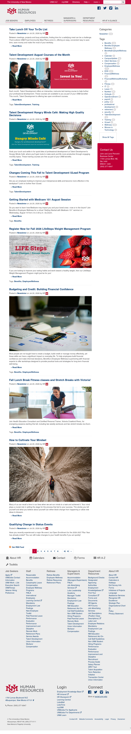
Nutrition (108, 91)
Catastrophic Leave (34, 582)
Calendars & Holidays (114, 581)
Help (86, 2)
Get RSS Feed (18, 547)
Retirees (48, 20)
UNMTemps (10, 587)
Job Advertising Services (73, 586)
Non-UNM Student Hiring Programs (74, 614)
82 (65, 551)
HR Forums (92, 605)
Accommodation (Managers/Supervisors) (77, 578)
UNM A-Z (53, 2)
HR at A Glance (109, 20)
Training (108, 119)
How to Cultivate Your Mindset (27, 440)
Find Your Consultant (92, 594)
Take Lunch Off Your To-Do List (28, 29)
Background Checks (96, 577)
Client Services (111, 61)
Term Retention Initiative (94, 673)
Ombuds (108, 94)
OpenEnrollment (111, 96)
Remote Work (31, 631)
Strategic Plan (114, 603)
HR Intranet (61, 694)
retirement (109, 109)
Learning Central (33, 600)
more (96, 2)
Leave (107, 89)
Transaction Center (96, 677)
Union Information (33, 641)
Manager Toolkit (73, 595)
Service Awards (32, 636)
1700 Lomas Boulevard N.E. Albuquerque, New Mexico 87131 (19, 698)
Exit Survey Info (115, 585)
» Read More (16, 46)
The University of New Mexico (19, 2)
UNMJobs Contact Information (12, 578)
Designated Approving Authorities (92, 582)
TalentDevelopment (112, 114)
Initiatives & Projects (117, 590)
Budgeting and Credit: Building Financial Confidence (41, 289)
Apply (7, 575)
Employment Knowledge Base (69, 691)
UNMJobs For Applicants (67, 710)
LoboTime (61, 704)
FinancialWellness (112, 73)
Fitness (107, 84)
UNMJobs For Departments (68, 712)
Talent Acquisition (95, 669)
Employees (30, 20)
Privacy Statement (116, 613)
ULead (107, 122)
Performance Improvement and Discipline (33, 626)
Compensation (110, 63)
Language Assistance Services (117, 594)
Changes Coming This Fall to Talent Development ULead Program (49, 172)
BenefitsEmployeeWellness (115, 50)
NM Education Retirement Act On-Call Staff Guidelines (75, 608)
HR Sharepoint (63, 697)
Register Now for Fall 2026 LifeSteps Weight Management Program (50, 229)
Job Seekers (12, 20)
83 (68, 551)
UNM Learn (61, 715)
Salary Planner (94, 664)
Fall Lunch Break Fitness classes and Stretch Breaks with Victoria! (50, 380)
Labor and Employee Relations (96, 622)
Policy (111, 611)
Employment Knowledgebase (95, 589)
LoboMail (60, 702)
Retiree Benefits (53, 575)
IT (105, 86)
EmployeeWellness (112, 66)
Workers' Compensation (32, 645)
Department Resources (89, 19)
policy (107, 101)
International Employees (31, 596)
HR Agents (92, 603)
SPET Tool (92, 667)
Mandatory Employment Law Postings (33, 605)
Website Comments (86, 719)
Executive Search (12, 585)
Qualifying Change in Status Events (31, 524)
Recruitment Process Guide (94, 660)
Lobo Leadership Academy (74, 591)
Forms (81, 558)
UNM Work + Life (12, 582)
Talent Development (34, 639)
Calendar (108, 55)
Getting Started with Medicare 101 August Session (40, 199)
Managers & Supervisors (70, 19)
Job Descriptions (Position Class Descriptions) (95, 616)
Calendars (38, 558)
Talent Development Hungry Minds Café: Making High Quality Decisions (46, 113)
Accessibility (99, 719)
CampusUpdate (111, 58)
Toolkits (13, 564)
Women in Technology (109, 128)
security (108, 112)
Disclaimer (121, 719)
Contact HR (113, 577)
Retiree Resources (54, 580)
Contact (60, 558)
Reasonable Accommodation (32, 576)
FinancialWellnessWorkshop (116, 78)
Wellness (108, 124)
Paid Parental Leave (34, 616)
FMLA (28, 593)
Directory (76, 2)
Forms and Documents (92, 599)
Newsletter (103, 33)
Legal (107, 719)
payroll (107, 99)
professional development (110, 105)
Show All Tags (108, 137)
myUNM (65, 2)
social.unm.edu (101, 696)
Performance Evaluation (31, 619)
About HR (15, 558)
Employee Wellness (55, 577)
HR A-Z (100, 558)
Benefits (108, 43)
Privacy (113, 719)
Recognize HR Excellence (114, 599)
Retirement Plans (33, 633)
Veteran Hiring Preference (11, 591)
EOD (106, 71)
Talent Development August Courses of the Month (39, 54)
